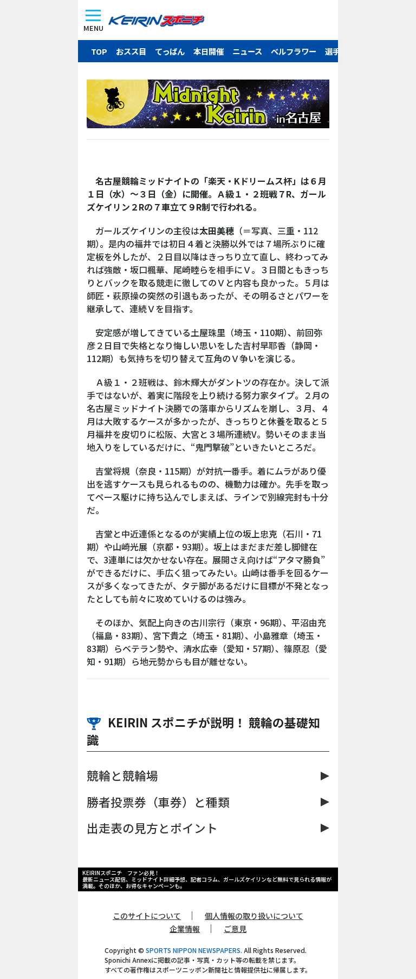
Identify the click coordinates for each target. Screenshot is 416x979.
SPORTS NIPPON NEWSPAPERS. (194, 950)
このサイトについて (147, 915)
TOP (99, 51)
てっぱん (170, 51)
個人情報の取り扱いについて (254, 915)
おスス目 (131, 51)
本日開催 (208, 51)
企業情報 (185, 928)
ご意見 (235, 928)
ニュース (247, 51)
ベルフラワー (293, 51)
